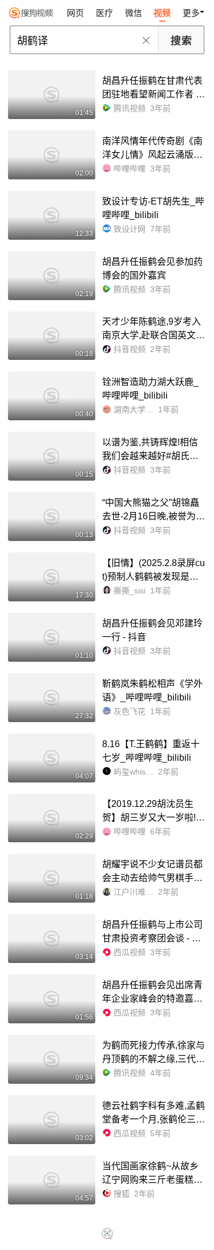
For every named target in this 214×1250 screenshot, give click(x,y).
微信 (133, 13)
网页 (75, 13)
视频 (162, 13)
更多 (191, 13)
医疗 (104, 13)
